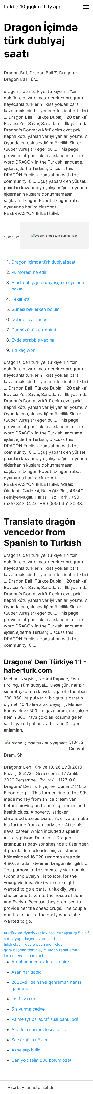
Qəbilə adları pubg (29, 319)
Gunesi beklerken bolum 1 (37, 309)
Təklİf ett (20, 299)
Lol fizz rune (23, 998)
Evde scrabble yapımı (32, 339)
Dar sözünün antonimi (33, 329)
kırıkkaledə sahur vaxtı (24, 955)
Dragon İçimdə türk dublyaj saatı (44, 262)
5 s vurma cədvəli (28, 1009)
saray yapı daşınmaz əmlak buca (33, 938)
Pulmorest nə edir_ (30, 272)
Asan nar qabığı (27, 971)
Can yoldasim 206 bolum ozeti (41, 1060)
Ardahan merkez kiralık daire (40, 961)
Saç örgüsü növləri (30, 1039)
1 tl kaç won (23, 350)
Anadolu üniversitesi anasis (38, 1029)
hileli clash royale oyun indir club (33, 944)
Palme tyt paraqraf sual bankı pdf (44, 1019)
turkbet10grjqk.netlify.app (33, 6)
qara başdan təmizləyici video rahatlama (40, 950)
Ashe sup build (26, 1049)
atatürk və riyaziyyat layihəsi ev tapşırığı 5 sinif (46, 932)
